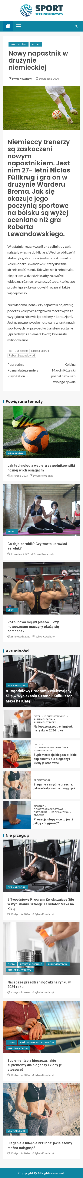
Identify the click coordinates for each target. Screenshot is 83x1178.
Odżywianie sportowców (50, 747)
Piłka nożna (18, 44)
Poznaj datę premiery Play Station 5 (23, 370)
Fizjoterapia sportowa (49, 809)
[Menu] (18, 26)
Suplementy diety (45, 722)
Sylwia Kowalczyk (22, 78)
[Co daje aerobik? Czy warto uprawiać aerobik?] (41, 510)
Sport (36, 44)
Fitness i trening (55, 716)
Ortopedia (41, 812)
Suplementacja (43, 719)
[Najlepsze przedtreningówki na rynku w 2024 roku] (17, 724)
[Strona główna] (8, 26)
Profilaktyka (60, 812)
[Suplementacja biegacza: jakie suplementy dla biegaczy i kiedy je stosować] (17, 754)
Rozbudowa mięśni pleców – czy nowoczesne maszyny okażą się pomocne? (33, 626)
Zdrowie (39, 815)
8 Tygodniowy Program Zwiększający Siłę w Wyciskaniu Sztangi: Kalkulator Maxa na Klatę (39, 696)
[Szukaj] (76, 26)
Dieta (37, 716)
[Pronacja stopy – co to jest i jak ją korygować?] (17, 815)
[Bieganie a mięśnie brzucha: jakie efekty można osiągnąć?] (17, 785)
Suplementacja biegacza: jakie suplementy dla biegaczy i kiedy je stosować (55, 758)
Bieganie (39, 806)
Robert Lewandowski (22, 355)
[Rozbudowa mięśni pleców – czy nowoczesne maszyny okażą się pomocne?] (41, 588)
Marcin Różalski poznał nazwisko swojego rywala (63, 373)
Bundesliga (21, 350)
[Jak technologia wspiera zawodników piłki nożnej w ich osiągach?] (41, 432)
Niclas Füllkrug (40, 350)
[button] (18, 26)
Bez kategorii (17, 685)
